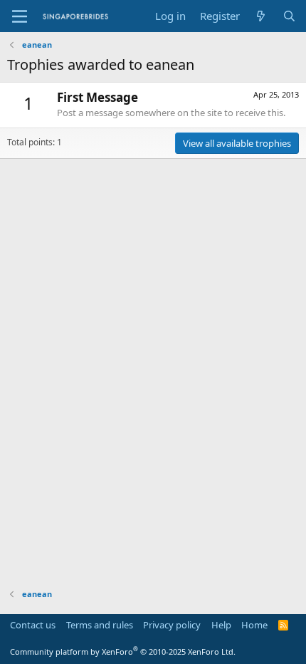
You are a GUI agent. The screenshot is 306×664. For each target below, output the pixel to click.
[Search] (289, 16)
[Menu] (19, 16)
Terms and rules (99, 624)
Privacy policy (172, 624)
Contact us (33, 624)
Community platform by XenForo (123, 651)
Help (221, 624)
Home (254, 624)
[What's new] (261, 16)
